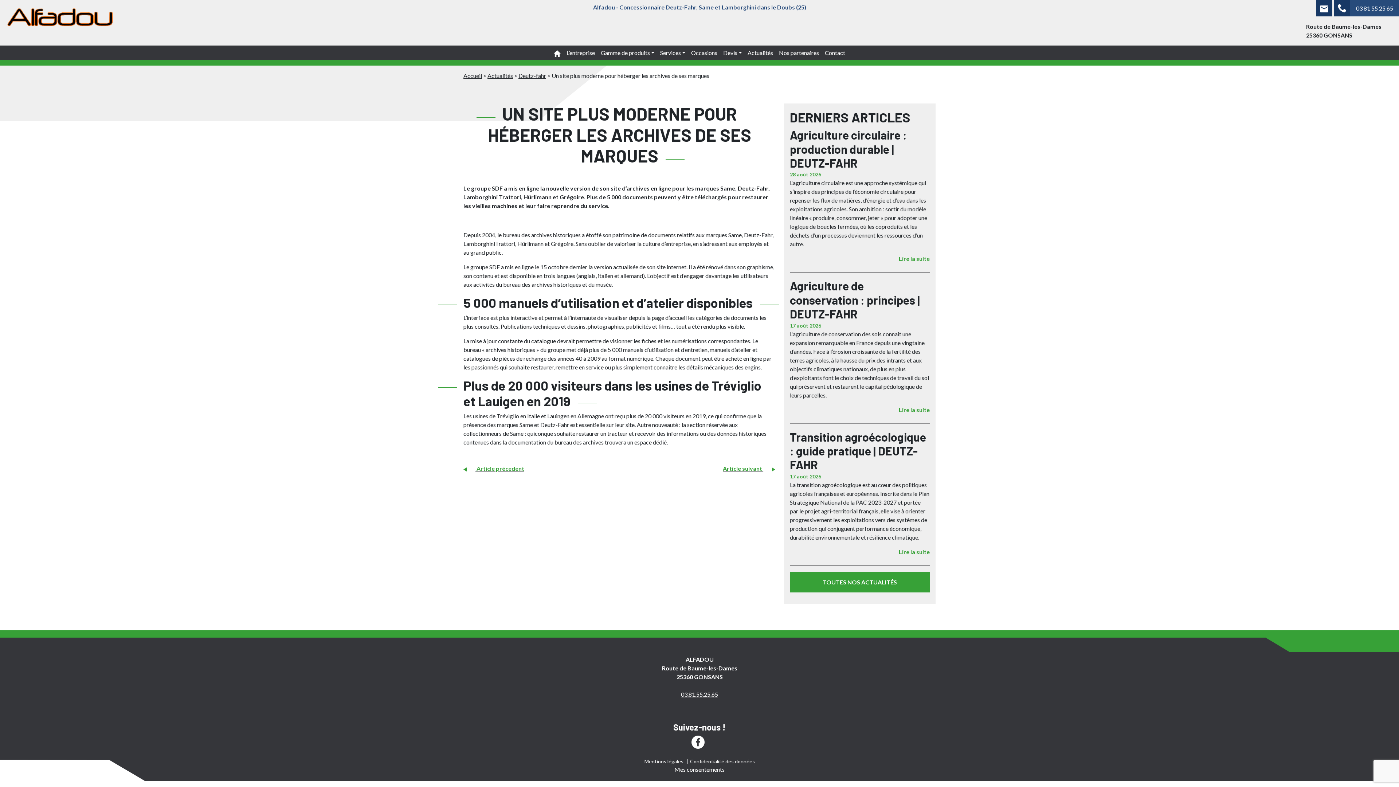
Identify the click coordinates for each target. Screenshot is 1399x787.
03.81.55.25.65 (699, 694)
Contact (835, 52)
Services (670, 52)
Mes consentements (699, 769)
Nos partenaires (799, 52)
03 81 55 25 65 (1374, 8)
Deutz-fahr (532, 75)
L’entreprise (581, 52)
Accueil (472, 75)
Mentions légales (663, 761)
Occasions (704, 52)
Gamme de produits (625, 52)
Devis (730, 52)
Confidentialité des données (722, 761)
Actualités (760, 52)
